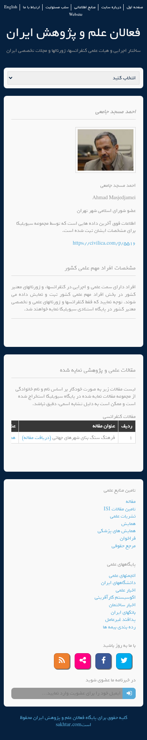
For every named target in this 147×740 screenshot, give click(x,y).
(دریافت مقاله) (37, 438)
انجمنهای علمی (122, 576)
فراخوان (128, 538)
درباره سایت (111, 7)
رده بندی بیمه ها (119, 627)
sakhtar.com (68, 725)
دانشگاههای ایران (118, 583)
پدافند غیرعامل (120, 619)
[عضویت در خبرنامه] (129, 693)
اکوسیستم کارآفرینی (115, 597)
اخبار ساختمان (122, 605)
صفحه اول (135, 7)
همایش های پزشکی (117, 531)
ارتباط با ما (31, 7)
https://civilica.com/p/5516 (104, 243)
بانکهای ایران (123, 612)
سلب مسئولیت (57, 7)
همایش (128, 524)
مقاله (131, 501)
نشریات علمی (123, 516)
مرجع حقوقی (124, 546)
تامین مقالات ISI (120, 509)
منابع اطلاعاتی (85, 7)
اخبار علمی (126, 590)
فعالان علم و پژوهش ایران (73, 32)
